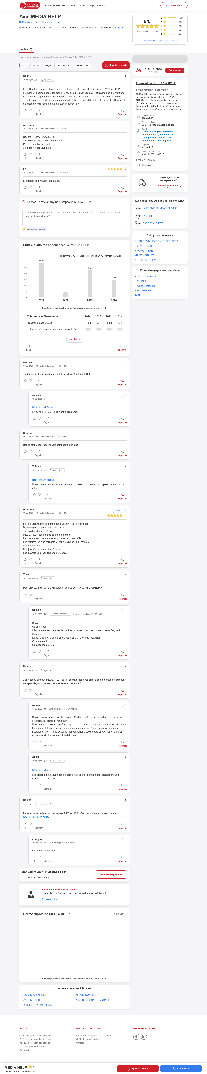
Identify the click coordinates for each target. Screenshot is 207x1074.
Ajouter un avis (118, 65)
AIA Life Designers (145, 285)
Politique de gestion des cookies (34, 1042)
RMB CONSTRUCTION (148, 276)
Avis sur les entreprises (55, 5)
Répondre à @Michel (42, 770)
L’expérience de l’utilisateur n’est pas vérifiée (160, 40)
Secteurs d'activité (77, 5)
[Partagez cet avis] (125, 76)
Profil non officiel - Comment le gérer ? (42, 22)
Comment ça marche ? (167, 187)
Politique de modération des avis (35, 1039)
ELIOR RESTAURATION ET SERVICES (156, 241)
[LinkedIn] (144, 1036)
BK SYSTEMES (143, 245)
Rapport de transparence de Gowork (93, 1035)
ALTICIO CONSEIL (85, 994)
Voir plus (119, 27)
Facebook (146, 165)
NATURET (140, 281)
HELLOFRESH (143, 290)
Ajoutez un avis (140, 1068)
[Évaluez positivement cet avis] (25, 112)
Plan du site (25, 1049)
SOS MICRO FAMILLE (34, 994)
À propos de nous (97, 5)
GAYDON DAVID (31, 999)
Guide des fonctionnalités (88, 1039)
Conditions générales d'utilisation (35, 1035)
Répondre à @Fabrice (43, 407)
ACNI (137, 295)
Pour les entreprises (174, 5)
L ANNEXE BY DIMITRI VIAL (37, 1005)
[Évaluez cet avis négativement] (30, 112)
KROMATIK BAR (144, 250)
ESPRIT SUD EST (153, 223)
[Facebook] (136, 1036)
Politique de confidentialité (31, 1046)
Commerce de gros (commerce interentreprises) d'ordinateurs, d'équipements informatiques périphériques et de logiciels (158, 136)
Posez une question (111, 874)
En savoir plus (49, 899)
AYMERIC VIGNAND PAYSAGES (93, 999)
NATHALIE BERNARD (35, 817)
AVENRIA (148, 215)
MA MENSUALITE (145, 255)
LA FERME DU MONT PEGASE (160, 208)
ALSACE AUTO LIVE (146, 259)
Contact (80, 1042)
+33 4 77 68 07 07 (102, 27)
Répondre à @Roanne (43, 479)
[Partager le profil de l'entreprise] (183, 59)
